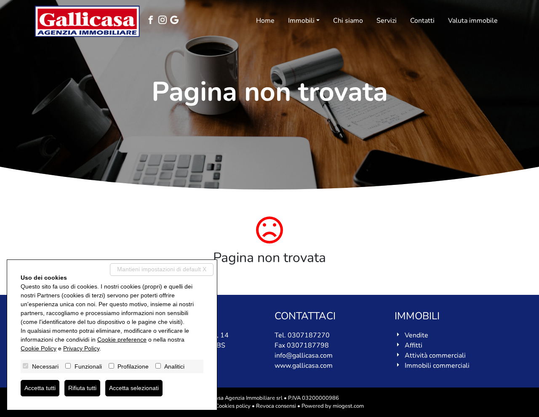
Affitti (413, 345)
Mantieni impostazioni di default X (161, 269)
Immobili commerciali (437, 365)
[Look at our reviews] (176, 21)
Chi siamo (348, 20)
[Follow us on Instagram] (164, 21)
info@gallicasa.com (304, 355)
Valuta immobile (473, 20)
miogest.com (348, 406)
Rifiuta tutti (82, 388)
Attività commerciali (435, 355)
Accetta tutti (40, 388)
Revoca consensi (276, 406)
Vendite (416, 335)
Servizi (386, 20)
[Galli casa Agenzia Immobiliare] (87, 21)
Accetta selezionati (134, 388)
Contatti (422, 20)
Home (265, 20)
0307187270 (309, 335)
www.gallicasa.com (304, 365)
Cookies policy (233, 406)
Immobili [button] (301, 20)
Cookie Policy (38, 348)
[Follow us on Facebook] (152, 21)
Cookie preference (122, 339)
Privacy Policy (81, 348)
